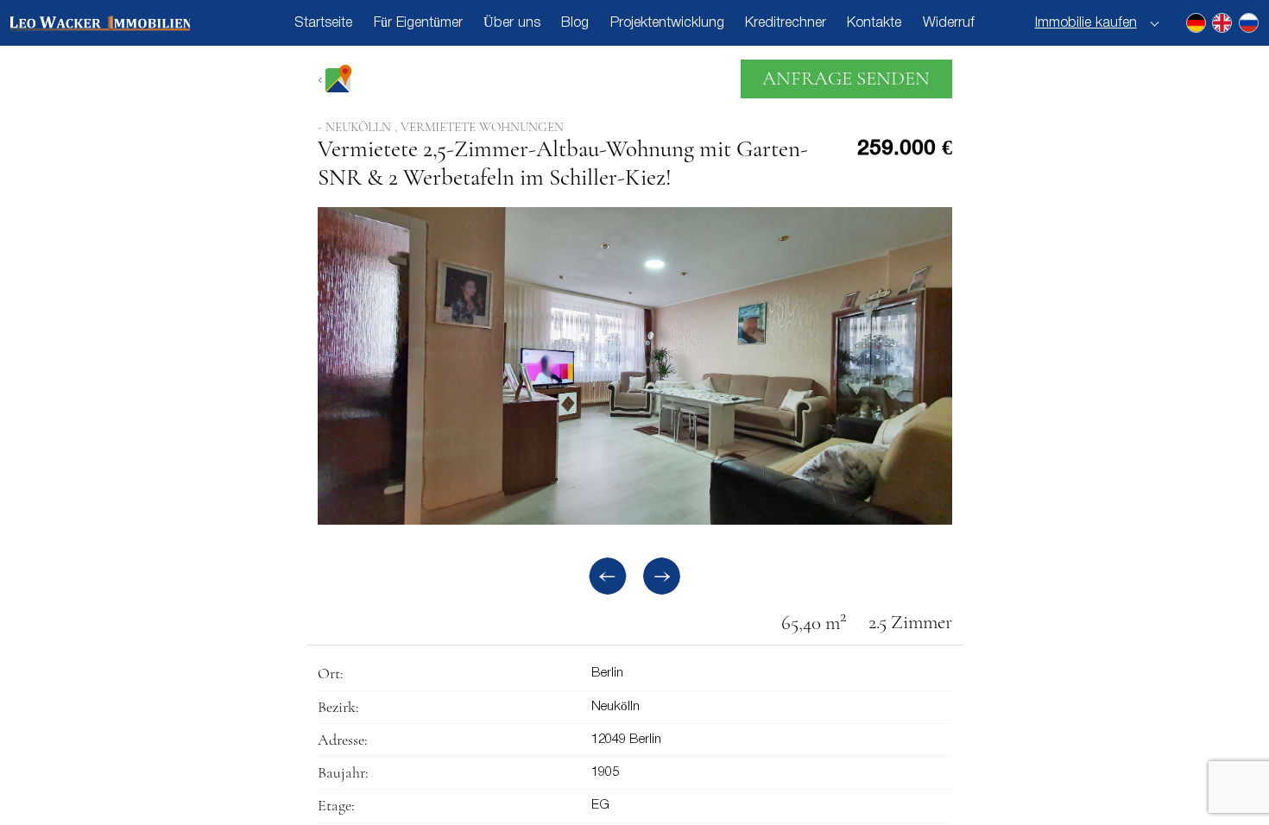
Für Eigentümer (418, 22)
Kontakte (874, 22)
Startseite (323, 22)
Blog (575, 22)
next (661, 576)
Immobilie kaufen (1086, 22)
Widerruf (949, 22)
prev (607, 576)
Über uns (511, 22)
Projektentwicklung (667, 22)
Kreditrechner (785, 22)
